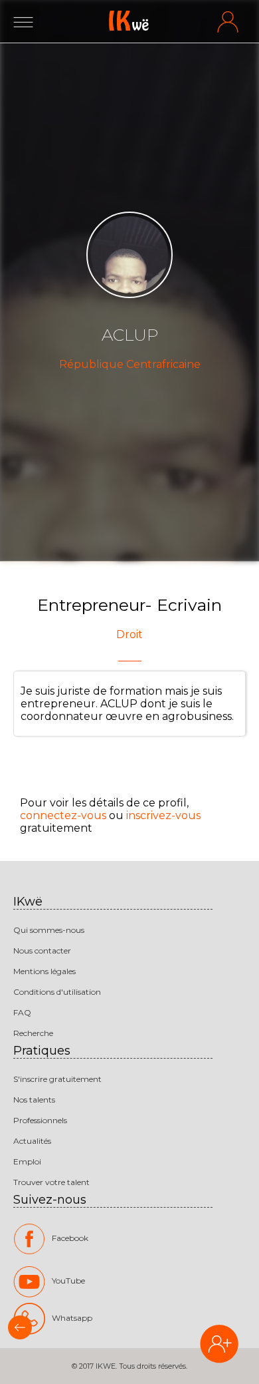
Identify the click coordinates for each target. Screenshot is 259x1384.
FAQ (22, 1012)
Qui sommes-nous (48, 930)
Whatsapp (72, 1318)
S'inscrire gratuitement (57, 1079)
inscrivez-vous (163, 815)
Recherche (33, 1033)
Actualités (32, 1141)
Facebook (70, 1238)
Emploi (27, 1161)
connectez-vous (63, 815)
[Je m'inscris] (219, 1345)
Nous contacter (42, 950)
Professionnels (40, 1120)
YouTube (68, 1281)
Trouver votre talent (51, 1182)
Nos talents (34, 1100)
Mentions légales (44, 971)
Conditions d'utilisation (57, 992)
